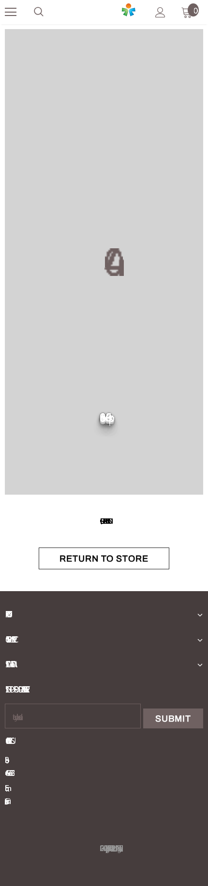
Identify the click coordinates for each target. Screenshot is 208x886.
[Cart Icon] (187, 12)
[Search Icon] (39, 12)
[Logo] (102, 11)
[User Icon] (160, 12)
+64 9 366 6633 (8, 773)
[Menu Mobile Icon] (10, 12)
